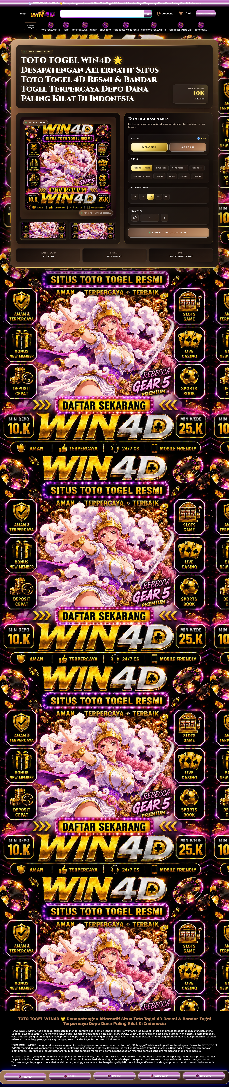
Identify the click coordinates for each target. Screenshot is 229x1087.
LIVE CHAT (206, 1077)
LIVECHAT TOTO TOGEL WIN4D (170, 232)
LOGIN (72, 1075)
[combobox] (102, 13)
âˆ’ (135, 218)
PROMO (27, 1075)
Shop (22, 13)
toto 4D (125, 1045)
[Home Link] (42, 14)
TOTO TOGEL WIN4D (106, 1056)
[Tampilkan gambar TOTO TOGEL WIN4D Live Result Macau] (92, 231)
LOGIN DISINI (187, 147)
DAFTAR (116, 1076)
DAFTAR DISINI (149, 147)
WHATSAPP (161, 1076)
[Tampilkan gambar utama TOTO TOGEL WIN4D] (43, 230)
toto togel (34, 1033)
